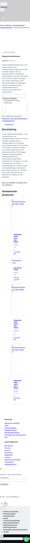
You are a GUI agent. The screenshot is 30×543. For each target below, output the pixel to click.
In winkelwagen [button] (17, 250)
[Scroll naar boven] (1, 504)
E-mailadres (4, 478)
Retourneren (8, 452)
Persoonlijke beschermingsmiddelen (15, 529)
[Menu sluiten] (2, 507)
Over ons (7, 448)
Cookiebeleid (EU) (10, 464)
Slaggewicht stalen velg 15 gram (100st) (17, 384)
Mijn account (8, 445)
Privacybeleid (9, 462)
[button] (26, 539)
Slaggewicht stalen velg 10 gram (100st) (17, 323)
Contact (7, 450)
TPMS (6, 425)
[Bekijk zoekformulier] (2, 9)
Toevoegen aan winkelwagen (9, 98)
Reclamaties (8, 455)
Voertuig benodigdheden (18, 118)
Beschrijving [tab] (9, 124)
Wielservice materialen (12, 423)
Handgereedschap (8, 121)
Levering (7, 457)
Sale (5, 437)
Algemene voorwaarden (12, 459)
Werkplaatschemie (10, 430)
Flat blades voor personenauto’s (15, 435)
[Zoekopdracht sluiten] (1, 535)
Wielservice (6, 118)
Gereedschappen (10, 428)
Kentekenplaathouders (12, 432)
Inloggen (6, 532)
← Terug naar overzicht (8, 52)
